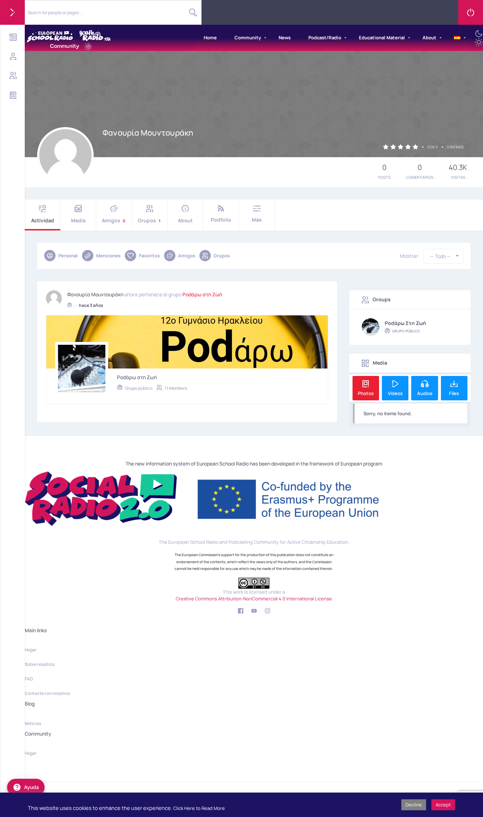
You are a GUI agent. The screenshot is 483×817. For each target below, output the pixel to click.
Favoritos (149, 255)
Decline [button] (414, 804)
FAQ (29, 679)
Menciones (108, 255)
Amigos (113, 220)
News (285, 37)
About (429, 37)
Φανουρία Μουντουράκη (95, 294)
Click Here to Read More (199, 808)
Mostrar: (409, 256)
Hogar (30, 650)
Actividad (42, 220)
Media (78, 220)
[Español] (457, 38)
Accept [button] (443, 804)
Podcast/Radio (324, 37)
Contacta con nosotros (47, 693)
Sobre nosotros (39, 664)
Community (247, 37)
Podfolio (221, 219)
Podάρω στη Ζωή (202, 294)
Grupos (149, 220)
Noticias (33, 723)
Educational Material (382, 37)
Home (210, 37)
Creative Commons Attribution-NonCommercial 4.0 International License (254, 598)
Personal (68, 255)
